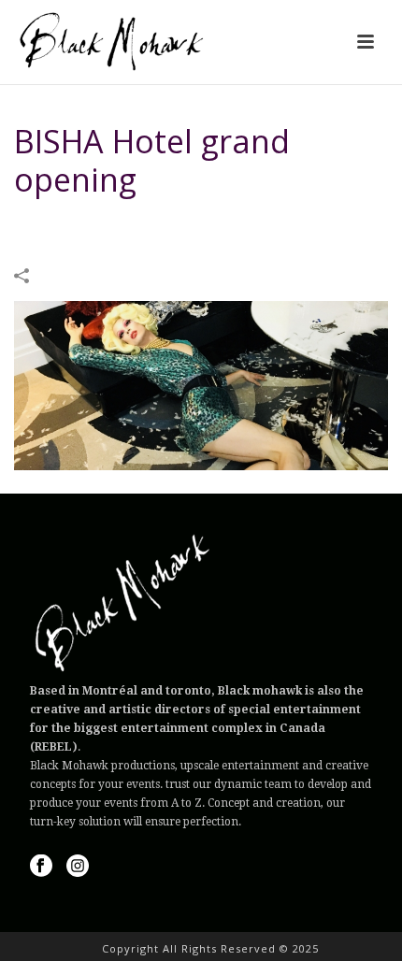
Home (80, 227)
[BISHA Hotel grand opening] (201, 384)
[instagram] (77, 866)
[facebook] (41, 866)
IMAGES (130, 227)
